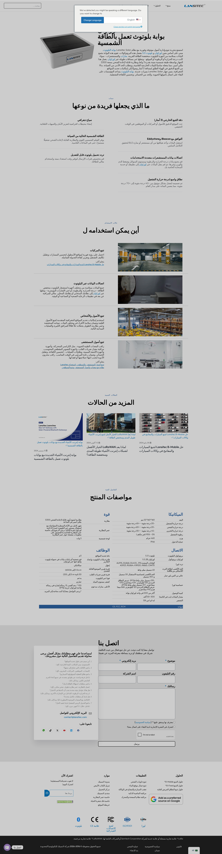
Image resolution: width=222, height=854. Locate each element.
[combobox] (22, 6)
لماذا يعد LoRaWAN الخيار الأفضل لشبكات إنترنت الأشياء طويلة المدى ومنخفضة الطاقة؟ (107, 450)
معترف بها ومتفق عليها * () (154, 722)
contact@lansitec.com (75, 717)
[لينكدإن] (71, 730)
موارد (107, 775)
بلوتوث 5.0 (147, 53)
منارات (124, 56)
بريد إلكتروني (128, 660)
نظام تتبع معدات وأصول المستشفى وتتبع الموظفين (83, 367)
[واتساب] (43, 730)
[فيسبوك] (78, 730)
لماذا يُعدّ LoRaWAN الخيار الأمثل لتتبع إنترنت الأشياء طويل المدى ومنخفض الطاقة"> (112, 436)
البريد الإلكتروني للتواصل (73, 713)
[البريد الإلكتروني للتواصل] (90, 713)
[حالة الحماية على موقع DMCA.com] (65, 802)
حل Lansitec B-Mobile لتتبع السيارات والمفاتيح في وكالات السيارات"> (165, 436)
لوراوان (158, 53)
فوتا (108, 578)
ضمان (157, 850)
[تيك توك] (50, 730)
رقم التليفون (168, 673)
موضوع (171, 660)
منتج (168, 5)
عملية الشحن (132, 846)
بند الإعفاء (134, 850)
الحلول (157, 5)
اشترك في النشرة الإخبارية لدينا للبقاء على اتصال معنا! (150, 726)
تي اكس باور (173, 575)
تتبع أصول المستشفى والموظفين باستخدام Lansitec (82, 364)
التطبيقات (141, 775)
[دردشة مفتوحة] (7, 847)
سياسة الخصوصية (143, 722)
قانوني (179, 846)
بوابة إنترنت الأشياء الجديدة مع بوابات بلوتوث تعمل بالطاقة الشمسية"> (60, 444)
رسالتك (171, 686)
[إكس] (57, 730)
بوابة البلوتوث (109, 49)
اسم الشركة (129, 673)
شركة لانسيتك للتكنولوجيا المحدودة (55, 846)
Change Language (92, 20)
